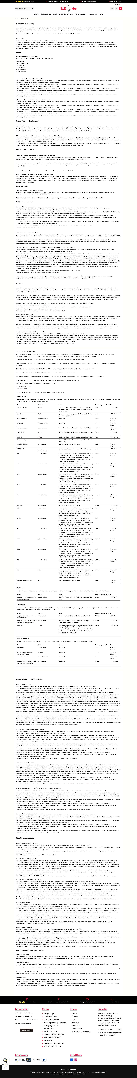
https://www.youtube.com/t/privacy (46, 923)
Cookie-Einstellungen (51, 1031)
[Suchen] (32, 8)
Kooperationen (49, 1040)
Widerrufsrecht (76, 1029)
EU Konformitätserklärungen (54, 1034)
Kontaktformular (28, 1023)
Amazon (40, 407)
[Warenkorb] (120, 8)
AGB (73, 1020)
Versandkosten (62, 1072)
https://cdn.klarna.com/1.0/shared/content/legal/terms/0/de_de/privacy (70, 278)
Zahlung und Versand (51, 1020)
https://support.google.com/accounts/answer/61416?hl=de (35, 305)
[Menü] (8, 1058)
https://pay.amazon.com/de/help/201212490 (27, 227)
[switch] (5, 1068)
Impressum (75, 1023)
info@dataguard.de (21, 71)
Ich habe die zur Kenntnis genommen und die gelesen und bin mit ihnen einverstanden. (111, 1034)
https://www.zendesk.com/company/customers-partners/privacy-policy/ (41, 832)
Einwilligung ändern (22, 388)
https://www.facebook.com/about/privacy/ (68, 724)
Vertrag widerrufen (26, 1030)
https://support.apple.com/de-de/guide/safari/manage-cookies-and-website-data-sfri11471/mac (43, 310)
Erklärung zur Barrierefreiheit (54, 1043)
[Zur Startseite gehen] (68, 8)
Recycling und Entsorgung (53, 1046)
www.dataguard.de (21, 69)
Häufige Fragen (49, 1014)
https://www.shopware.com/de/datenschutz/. (63, 343)
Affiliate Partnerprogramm (53, 1037)
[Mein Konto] (116, 8)
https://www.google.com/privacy (109, 875)
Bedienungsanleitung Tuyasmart (55, 1023)
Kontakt (74, 1014)
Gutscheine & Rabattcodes (80, 1032)
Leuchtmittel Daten (50, 1017)
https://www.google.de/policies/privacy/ (68, 758)
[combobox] (23, 8)
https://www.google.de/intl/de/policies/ (68, 946)
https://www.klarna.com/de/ (51, 276)
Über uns (74, 1017)
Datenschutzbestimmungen (113, 1032)
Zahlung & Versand (71, 1069)
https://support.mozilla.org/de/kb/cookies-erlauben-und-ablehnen (40, 309)
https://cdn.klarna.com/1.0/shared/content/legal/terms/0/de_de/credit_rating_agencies (37, 272)
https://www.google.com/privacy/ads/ (81, 809)
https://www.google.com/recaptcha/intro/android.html (85, 875)
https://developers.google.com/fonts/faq (94, 946)
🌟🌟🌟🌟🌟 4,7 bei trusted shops (25, 1)
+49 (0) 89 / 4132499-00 (116, 1)
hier (56, 854)
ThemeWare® (82, 1074)
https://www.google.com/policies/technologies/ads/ (71, 783)
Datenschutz (75, 1026)
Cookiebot (55, 392)
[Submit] (119, 1029)
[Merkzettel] (112, 8)
